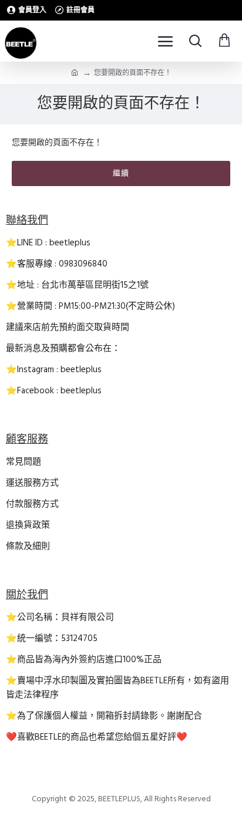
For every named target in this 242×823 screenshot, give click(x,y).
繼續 (121, 173)
